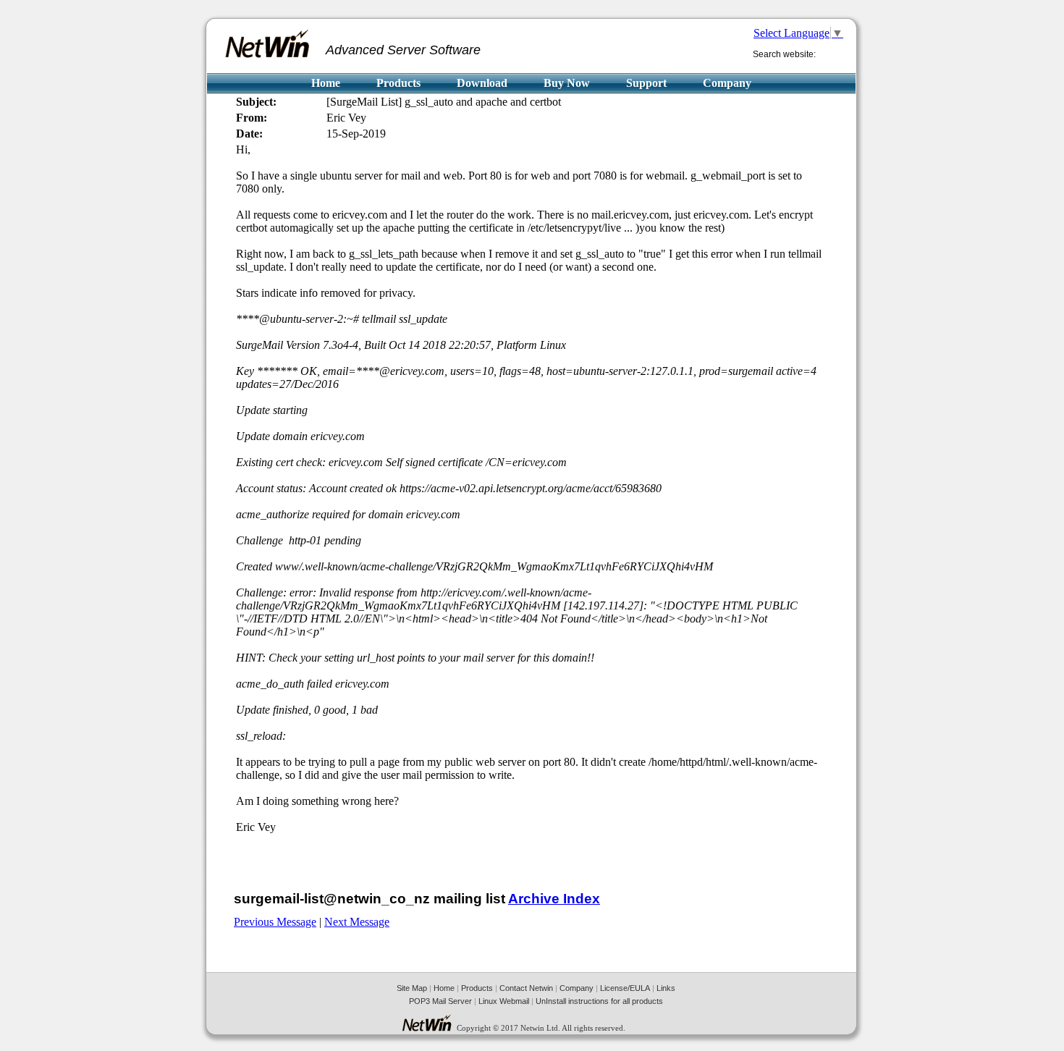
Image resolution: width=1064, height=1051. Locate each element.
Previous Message (275, 922)
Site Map (412, 988)
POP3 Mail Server (440, 1001)
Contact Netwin (526, 988)
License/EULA (625, 988)
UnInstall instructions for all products (599, 1001)
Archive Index (554, 898)
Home (325, 83)
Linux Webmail (503, 1001)
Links (665, 988)
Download (482, 83)
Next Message (356, 922)
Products (398, 83)
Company (727, 83)
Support (646, 83)
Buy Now (567, 83)
